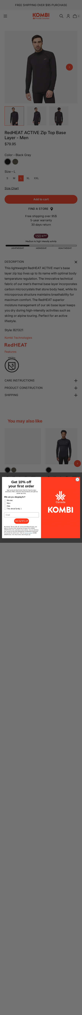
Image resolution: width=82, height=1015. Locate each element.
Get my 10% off (21, 521)
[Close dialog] (77, 479)
